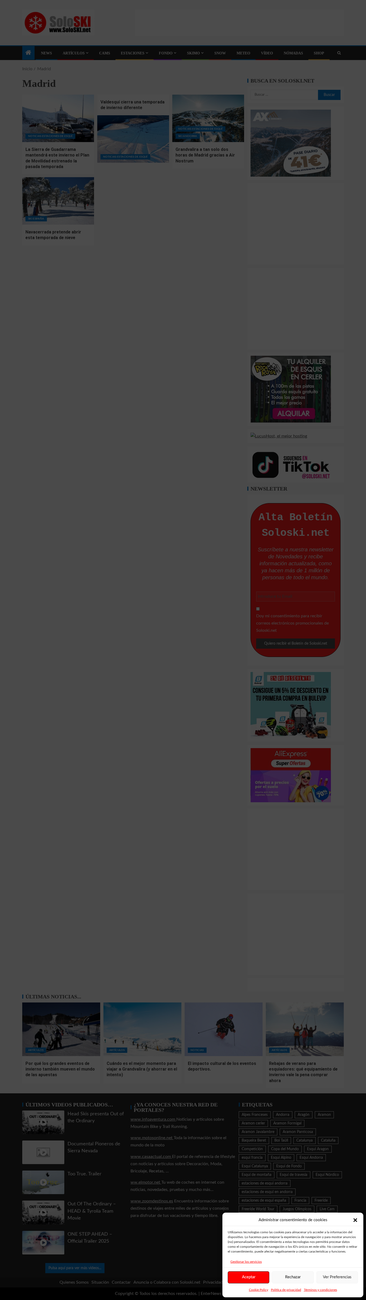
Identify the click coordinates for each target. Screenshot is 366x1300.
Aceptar (248, 1277)
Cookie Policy (258, 1289)
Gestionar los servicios (246, 1261)
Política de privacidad (286, 1289)
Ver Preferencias (337, 1277)
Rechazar (293, 1277)
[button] (355, 1220)
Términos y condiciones (320, 1289)
